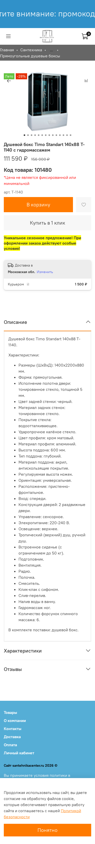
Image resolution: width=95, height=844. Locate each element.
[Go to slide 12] (63, 135)
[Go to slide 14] (70, 135)
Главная (7, 49)
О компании (15, 720)
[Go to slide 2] (28, 135)
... (51, 49)
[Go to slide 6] (42, 135)
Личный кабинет (19, 752)
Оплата (10, 744)
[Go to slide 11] (60, 135)
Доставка (12, 736)
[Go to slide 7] (46, 135)
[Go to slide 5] (39, 135)
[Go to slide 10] (56, 135)
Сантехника (31, 49)
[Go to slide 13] (67, 135)
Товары (10, 712)
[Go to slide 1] (24, 135)
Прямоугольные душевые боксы (30, 55)
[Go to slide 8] (49, 135)
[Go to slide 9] (53, 135)
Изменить (45, 272)
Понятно (47, 830)
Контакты (12, 728)
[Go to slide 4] (35, 135)
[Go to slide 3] (31, 135)
